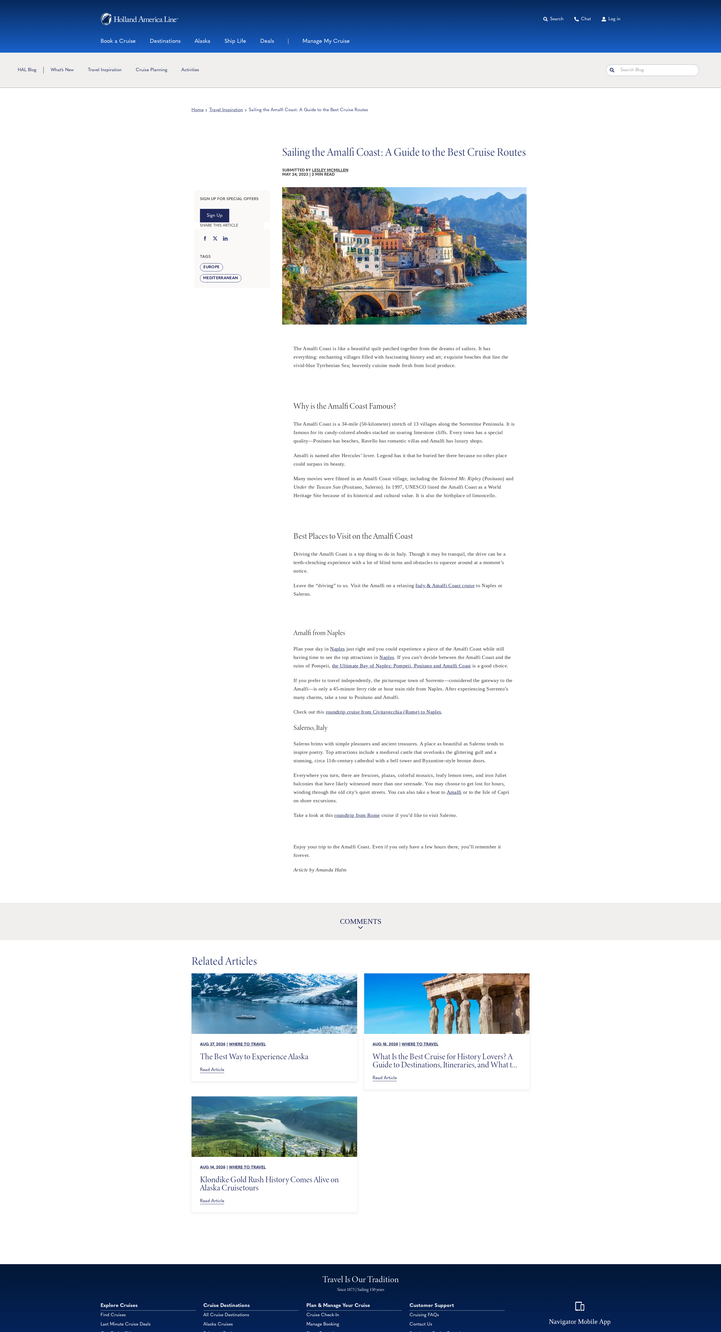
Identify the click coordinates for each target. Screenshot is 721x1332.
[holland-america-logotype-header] (140, 19)
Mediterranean (220, 278)
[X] (215, 239)
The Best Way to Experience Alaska (254, 1056)
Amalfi (454, 792)
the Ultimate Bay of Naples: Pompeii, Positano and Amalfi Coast (401, 666)
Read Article (212, 1070)
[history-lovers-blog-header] (447, 975)
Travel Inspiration (226, 110)
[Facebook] (205, 239)
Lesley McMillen (330, 170)
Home (198, 110)
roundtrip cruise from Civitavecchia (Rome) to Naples (383, 712)
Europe (211, 267)
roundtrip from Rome (357, 815)
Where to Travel (247, 1044)
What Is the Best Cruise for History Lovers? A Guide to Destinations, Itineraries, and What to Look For (444, 1060)
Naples (337, 649)
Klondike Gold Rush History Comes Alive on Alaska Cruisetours (269, 1183)
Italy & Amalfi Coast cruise (445, 585)
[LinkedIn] (225, 239)
